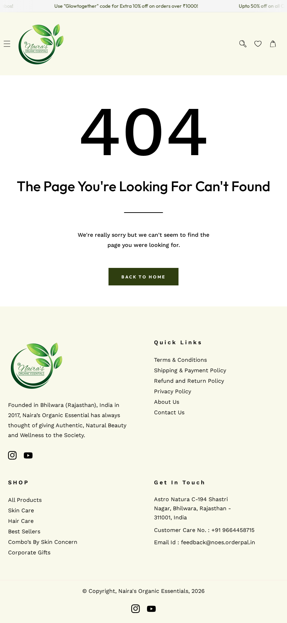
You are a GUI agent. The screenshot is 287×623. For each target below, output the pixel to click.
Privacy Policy (172, 391)
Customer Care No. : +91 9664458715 (204, 530)
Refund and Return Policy (189, 381)
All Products (25, 500)
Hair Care (21, 521)
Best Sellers (24, 531)
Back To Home (143, 276)
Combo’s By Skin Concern (42, 542)
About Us (166, 402)
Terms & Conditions (180, 360)
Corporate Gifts (29, 552)
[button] (7, 44)
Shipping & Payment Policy (190, 370)
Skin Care (21, 510)
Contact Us (169, 412)
